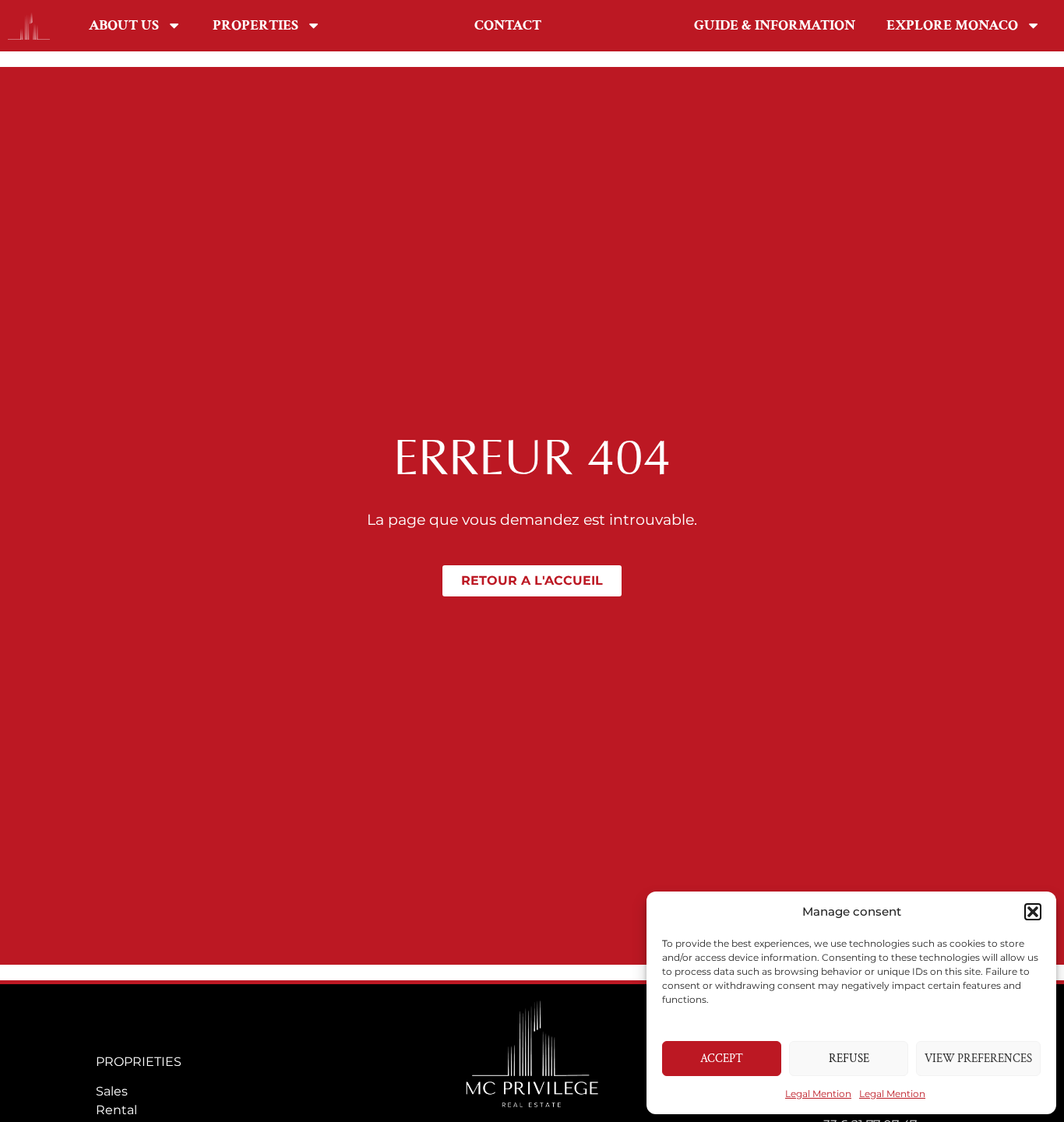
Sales (112, 1091)
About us (124, 25)
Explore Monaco (952, 25)
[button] (1033, 912)
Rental (116, 1110)
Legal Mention (818, 1093)
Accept (721, 1058)
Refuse (849, 1058)
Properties (255, 25)
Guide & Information (774, 25)
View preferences (978, 1058)
